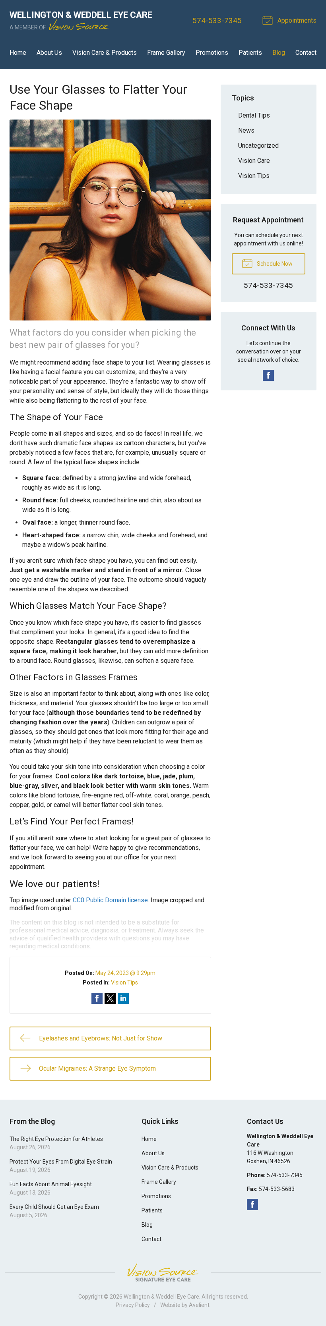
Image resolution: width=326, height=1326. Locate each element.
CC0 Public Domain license (110, 900)
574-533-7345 (217, 20)
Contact (305, 52)
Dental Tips (254, 115)
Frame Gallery (166, 52)
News (246, 130)
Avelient (199, 1305)
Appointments (296, 20)
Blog (278, 52)
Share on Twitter (110, 998)
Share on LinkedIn (123, 998)
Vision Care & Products (104, 52)
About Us (49, 52)
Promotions (212, 52)
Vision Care (254, 160)
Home (18, 52)
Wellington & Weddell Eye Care (161, 1296)
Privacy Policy (133, 1305)
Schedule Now (274, 264)
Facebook (268, 375)
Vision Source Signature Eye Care (163, 1272)
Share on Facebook (97, 998)
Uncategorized (258, 145)
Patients (250, 52)
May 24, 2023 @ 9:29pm (125, 973)
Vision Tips (124, 982)
